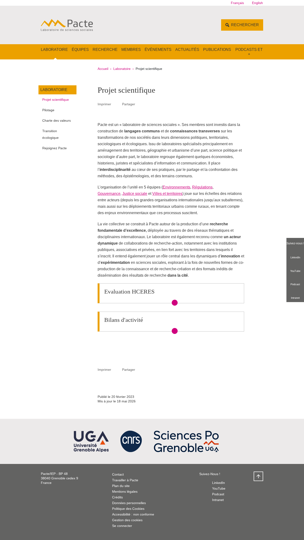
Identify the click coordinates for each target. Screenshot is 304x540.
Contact (118, 474)
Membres (131, 50)
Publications (217, 50)
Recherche (105, 50)
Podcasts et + (249, 52)
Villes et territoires (167, 194)
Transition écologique (50, 134)
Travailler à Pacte (125, 480)
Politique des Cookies (128, 509)
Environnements (176, 187)
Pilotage (48, 110)
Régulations (202, 187)
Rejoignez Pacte (54, 148)
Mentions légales (125, 491)
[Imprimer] (116, 104)
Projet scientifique (55, 99)
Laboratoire (54, 50)
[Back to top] (258, 476)
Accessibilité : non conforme (133, 514)
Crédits (117, 497)
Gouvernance (109, 194)
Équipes (80, 50)
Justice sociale (134, 194)
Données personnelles (129, 503)
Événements (158, 50)
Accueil (103, 69)
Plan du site (121, 486)
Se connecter (122, 526)
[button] (140, 104)
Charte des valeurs (56, 120)
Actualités (187, 50)
